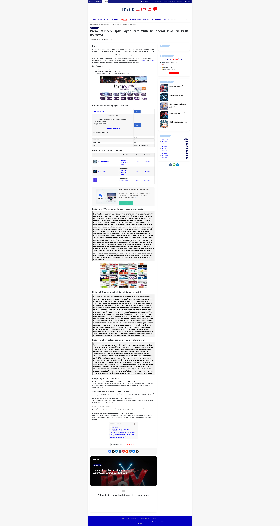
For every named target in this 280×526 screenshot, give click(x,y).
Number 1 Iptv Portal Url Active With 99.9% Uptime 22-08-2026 (110, 471)
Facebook (143, 60)
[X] (113, 451)
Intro (111, 426)
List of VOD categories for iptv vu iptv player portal (122, 434)
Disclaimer (159, 1)
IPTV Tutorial (164, 146)
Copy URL (131, 444)
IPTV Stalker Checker (135, 19)
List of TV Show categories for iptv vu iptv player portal (124, 435)
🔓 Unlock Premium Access (113, 128)
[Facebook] (109, 451)
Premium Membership (122, 521)
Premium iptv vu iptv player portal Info (120, 429)
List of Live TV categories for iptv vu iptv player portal (123, 432)
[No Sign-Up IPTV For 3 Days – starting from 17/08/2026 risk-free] (164, 124)
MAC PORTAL (123, 160)
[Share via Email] (137, 451)
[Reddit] (126, 451)
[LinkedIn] (116, 451)
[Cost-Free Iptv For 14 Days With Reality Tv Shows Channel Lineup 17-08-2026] (164, 106)
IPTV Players (164, 148)
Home (94, 19)
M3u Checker (146, 19)
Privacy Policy (180, 1)
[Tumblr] (120, 451)
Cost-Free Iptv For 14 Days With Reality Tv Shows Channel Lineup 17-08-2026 (177, 104)
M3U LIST (122, 164)
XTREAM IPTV (115, 19)
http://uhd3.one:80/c (98, 111)
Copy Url (137, 111)
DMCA (173, 1)
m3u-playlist (164, 153)
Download (147, 161)
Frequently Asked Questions (117, 437)
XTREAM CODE (124, 162)
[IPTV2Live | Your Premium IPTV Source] (140, 9)
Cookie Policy (150, 521)
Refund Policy (187, 1)
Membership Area (156, 19)
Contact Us (153, 1)
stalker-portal (164, 155)
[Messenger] (133, 451)
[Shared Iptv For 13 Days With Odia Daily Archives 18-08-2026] (164, 97)
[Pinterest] (123, 451)
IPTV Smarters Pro (103, 180)
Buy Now (100, 19)
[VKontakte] (130, 451)
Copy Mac (138, 125)
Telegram (151, 60)
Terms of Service (167, 1)
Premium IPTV (124, 19)
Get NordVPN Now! (126, 203)
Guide (137, 161)
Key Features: (115, 427)
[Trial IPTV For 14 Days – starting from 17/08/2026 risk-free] (164, 115)
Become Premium (145, 1)
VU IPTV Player (102, 171)
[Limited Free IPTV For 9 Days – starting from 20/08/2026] (164, 88)
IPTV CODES (107, 19)
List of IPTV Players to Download (118, 430)
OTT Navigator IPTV (103, 161)
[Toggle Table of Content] (135, 424)
